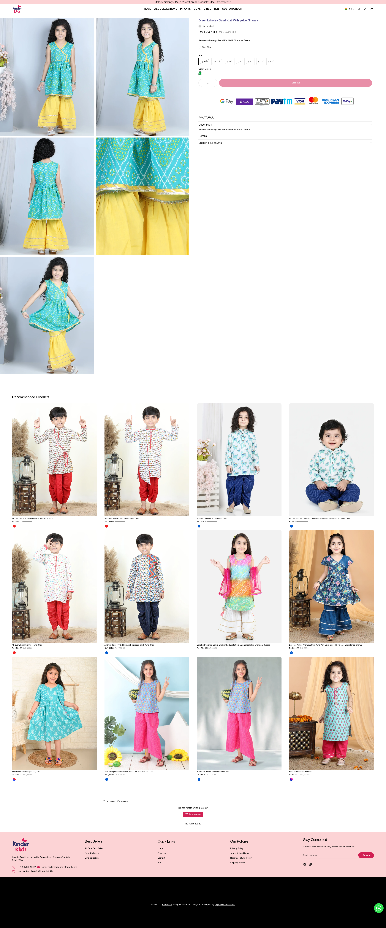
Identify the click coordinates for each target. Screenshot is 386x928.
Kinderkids (167, 904)
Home (160, 848)
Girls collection (92, 858)
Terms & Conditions (239, 853)
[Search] (359, 9)
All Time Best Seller (94, 848)
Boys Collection (92, 853)
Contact (161, 858)
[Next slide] (92, 460)
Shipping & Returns (210, 142)
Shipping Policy (237, 862)
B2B (159, 862)
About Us (162, 853)
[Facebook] (305, 864)
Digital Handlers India (225, 904)
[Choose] (92, 511)
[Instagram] (310, 864)
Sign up (366, 855)
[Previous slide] (16, 460)
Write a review (193, 814)
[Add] (277, 511)
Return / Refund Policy (241, 858)
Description (205, 124)
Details (202, 136)
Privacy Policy (236, 848)
